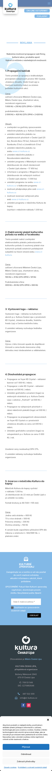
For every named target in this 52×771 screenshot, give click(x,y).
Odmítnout (26, 754)
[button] (48, 719)
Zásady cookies (10, 767)
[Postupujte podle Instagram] (29, 705)
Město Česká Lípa (33, 659)
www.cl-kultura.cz (21, 151)
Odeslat (34, 615)
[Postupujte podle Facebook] (23, 705)
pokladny (42, 16)
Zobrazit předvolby (26, 761)
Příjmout (26, 747)
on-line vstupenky (37, 10)
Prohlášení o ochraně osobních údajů (32, 767)
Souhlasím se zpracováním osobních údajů (25, 609)
